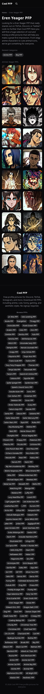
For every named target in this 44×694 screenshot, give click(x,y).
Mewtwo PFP (32, 479)
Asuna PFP (13, 655)
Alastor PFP (14, 677)
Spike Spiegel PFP (14, 383)
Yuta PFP (35, 334)
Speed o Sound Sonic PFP (22, 387)
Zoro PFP (34, 330)
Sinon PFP (29, 400)
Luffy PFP (29, 493)
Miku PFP (11, 475)
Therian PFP (33, 365)
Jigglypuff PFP (33, 523)
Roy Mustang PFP (16, 427)
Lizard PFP (31, 497)
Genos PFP (21, 576)
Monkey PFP (33, 466)
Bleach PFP (8, 647)
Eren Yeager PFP (16, 603)
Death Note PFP (10, 616)
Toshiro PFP (30, 361)
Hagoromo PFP (17, 559)
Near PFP (22, 457)
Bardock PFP (12, 651)
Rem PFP (13, 431)
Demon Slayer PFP (33, 611)
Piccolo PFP (21, 444)
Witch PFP (12, 343)
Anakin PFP (11, 330)
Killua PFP (20, 510)
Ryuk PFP (24, 422)
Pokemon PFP (35, 440)
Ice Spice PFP (11, 545)
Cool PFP (7, 3)
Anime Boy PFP (30, 664)
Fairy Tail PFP (31, 594)
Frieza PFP (34, 585)
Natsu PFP (34, 457)
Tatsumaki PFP (30, 369)
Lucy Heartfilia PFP (15, 497)
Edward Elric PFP (13, 607)
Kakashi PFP (32, 515)
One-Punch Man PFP (14, 449)
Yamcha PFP (13, 339)
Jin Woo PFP (13, 317)
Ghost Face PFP (32, 572)
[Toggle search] (16, 3)
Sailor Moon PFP (12, 418)
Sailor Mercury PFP (30, 418)
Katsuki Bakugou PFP (15, 515)
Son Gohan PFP (14, 396)
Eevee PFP (31, 603)
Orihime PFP (35, 444)
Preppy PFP (21, 440)
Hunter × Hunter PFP (29, 545)
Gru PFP (30, 559)
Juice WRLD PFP (31, 519)
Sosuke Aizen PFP (16, 391)
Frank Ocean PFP (29, 325)
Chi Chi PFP (9, 633)
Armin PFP (14, 660)
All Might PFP (31, 673)
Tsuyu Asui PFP (29, 356)
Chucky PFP (12, 625)
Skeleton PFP (16, 400)
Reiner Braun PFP (27, 431)
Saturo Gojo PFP (15, 409)
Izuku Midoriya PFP (15, 532)
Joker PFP (8, 523)
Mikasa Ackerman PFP (28, 475)
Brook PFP (25, 642)
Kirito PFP (8, 510)
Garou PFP (34, 576)
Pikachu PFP (8, 444)
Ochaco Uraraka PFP (14, 453)
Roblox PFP (31, 427)
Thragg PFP (34, 321)
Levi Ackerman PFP (30, 501)
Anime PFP (7, 55)
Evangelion (21, 321)
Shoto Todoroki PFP (16, 405)
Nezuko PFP (10, 457)
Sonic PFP (31, 391)
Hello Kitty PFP (16, 550)
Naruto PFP (16, 462)
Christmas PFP (14, 629)
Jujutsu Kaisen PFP (13, 519)
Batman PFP (36, 647)
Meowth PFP (24, 484)
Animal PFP (28, 669)
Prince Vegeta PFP (29, 435)
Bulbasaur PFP (11, 642)
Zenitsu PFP (23, 334)
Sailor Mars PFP (10, 422)
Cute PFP (23, 616)
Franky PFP (32, 589)
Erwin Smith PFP (30, 598)
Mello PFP (36, 484)
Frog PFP (22, 585)
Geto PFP (9, 576)
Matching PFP (15, 488)
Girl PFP (9, 572)
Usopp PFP (13, 352)
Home (4, 12)
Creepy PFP (35, 616)
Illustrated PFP (16, 541)
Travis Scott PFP (15, 361)
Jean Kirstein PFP (12, 528)
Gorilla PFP (11, 567)
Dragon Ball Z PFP (31, 607)
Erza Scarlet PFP (13, 598)
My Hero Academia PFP (15, 466)
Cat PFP (36, 633)
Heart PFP (30, 550)
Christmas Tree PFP (28, 625)
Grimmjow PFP (13, 563)
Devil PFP (18, 611)
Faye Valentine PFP (14, 594)
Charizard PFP (23, 633)
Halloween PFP (16, 554)
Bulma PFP (32, 638)
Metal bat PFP (9, 484)
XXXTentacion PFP (29, 339)
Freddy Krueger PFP (16, 589)
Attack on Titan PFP (29, 651)
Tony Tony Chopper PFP (15, 365)
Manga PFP (29, 488)
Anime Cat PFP (14, 664)
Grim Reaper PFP (30, 563)
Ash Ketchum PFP (28, 655)
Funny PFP (10, 581)
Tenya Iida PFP (14, 369)
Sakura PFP (21, 413)
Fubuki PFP (10, 585)
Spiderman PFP (31, 383)
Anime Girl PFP (28, 660)
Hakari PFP (30, 554)
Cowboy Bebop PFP (16, 620)
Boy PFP (19, 55)
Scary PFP (32, 405)
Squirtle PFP (29, 378)
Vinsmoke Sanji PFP (28, 343)
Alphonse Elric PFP (14, 673)
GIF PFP (19, 572)
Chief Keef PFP (30, 629)
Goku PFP (23, 567)
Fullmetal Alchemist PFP (28, 581)
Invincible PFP (13, 325)
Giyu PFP (34, 567)
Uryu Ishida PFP (28, 352)
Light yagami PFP (12, 501)
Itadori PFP (31, 532)
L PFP (24, 506)
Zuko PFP (23, 330)
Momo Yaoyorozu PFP (13, 471)
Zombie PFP (10, 334)
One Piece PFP (32, 449)
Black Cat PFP (21, 647)
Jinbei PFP (20, 523)
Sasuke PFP (30, 409)
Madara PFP (16, 493)
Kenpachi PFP (33, 510)
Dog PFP (7, 611)
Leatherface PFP (11, 506)
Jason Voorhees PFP (31, 528)
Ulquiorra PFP (14, 356)
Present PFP (8, 440)
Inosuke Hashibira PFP (28, 537)
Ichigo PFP (30, 541)
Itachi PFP (11, 537)
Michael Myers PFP (15, 479)
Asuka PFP (9, 321)
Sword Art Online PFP (28, 374)
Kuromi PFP (34, 506)
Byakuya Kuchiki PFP (16, 638)
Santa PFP (9, 413)
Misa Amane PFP (32, 471)
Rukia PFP (36, 422)
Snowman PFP (30, 396)
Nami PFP (28, 462)
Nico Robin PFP (32, 453)
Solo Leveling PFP (29, 317)
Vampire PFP (12, 347)
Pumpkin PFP (13, 435)
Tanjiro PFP (11, 374)
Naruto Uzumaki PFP (29, 347)
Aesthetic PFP (28, 677)
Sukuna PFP (15, 378)
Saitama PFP (34, 413)
